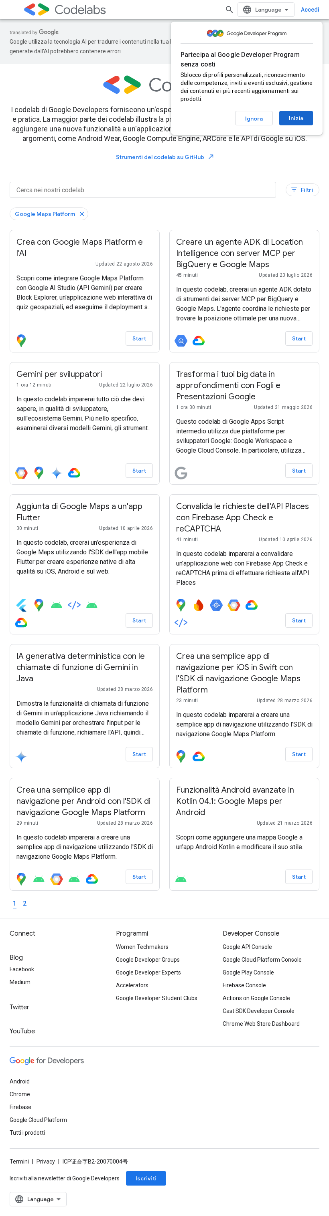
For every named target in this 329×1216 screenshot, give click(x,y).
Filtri (301, 189)
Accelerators (132, 985)
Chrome (20, 1094)
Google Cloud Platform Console (262, 959)
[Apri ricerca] (229, 9)
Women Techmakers (142, 947)
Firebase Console (244, 985)
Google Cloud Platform (38, 1120)
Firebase (20, 1107)
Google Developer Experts (148, 972)
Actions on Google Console (256, 998)
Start (139, 338)
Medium (20, 982)
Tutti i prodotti (27, 1132)
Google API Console (247, 947)
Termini (19, 1161)
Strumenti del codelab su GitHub (165, 157)
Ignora (254, 118)
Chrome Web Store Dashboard (261, 1024)
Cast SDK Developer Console (258, 1011)
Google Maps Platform (45, 213)
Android (20, 1081)
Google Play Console (248, 972)
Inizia (296, 118)
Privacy (46, 1161)
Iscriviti (146, 1178)
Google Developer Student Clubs (156, 998)
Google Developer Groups (148, 959)
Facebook (22, 969)
